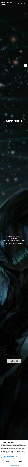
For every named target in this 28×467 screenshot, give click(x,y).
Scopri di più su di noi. (5, 458)
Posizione (9, 2)
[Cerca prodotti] (26, 66)
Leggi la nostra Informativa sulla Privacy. (9, 456)
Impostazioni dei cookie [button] (14, 465)
